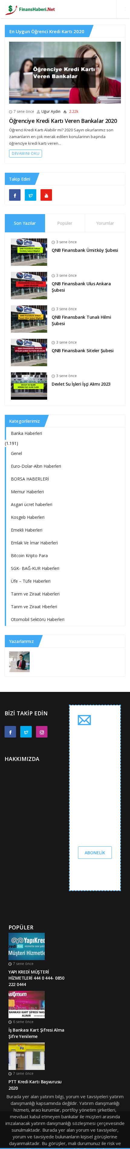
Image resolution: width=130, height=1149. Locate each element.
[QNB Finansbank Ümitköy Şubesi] (29, 252)
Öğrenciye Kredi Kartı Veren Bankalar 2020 (63, 120)
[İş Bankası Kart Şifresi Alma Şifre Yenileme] (26, 1004)
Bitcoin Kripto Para (29, 555)
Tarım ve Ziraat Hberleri (34, 606)
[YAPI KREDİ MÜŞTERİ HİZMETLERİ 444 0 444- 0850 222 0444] (26, 946)
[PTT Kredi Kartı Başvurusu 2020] (26, 1056)
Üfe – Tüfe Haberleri (30, 581)
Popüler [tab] (64, 223)
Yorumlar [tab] (105, 223)
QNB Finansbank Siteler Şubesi (83, 350)
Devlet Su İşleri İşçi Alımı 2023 (81, 384)
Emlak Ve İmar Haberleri (34, 543)
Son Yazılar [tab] (25, 223)
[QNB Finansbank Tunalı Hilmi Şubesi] (29, 318)
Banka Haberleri (26, 433)
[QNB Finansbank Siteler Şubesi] (29, 352)
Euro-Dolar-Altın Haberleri (36, 466)
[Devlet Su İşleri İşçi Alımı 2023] (29, 385)
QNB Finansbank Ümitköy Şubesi (85, 250)
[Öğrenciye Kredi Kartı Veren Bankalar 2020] (65, 73)
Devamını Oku (25, 153)
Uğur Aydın (50, 111)
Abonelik (95, 853)
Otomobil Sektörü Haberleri (37, 619)
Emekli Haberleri (26, 530)
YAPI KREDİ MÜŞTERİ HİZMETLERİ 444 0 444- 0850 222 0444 (36, 978)
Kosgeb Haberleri (27, 517)
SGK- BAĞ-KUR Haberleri (35, 568)
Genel (16, 453)
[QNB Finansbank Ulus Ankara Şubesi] (29, 285)
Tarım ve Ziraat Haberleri (35, 594)
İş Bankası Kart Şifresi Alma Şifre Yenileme (36, 1033)
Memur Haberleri (27, 492)
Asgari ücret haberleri (31, 504)
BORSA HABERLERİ (30, 479)
